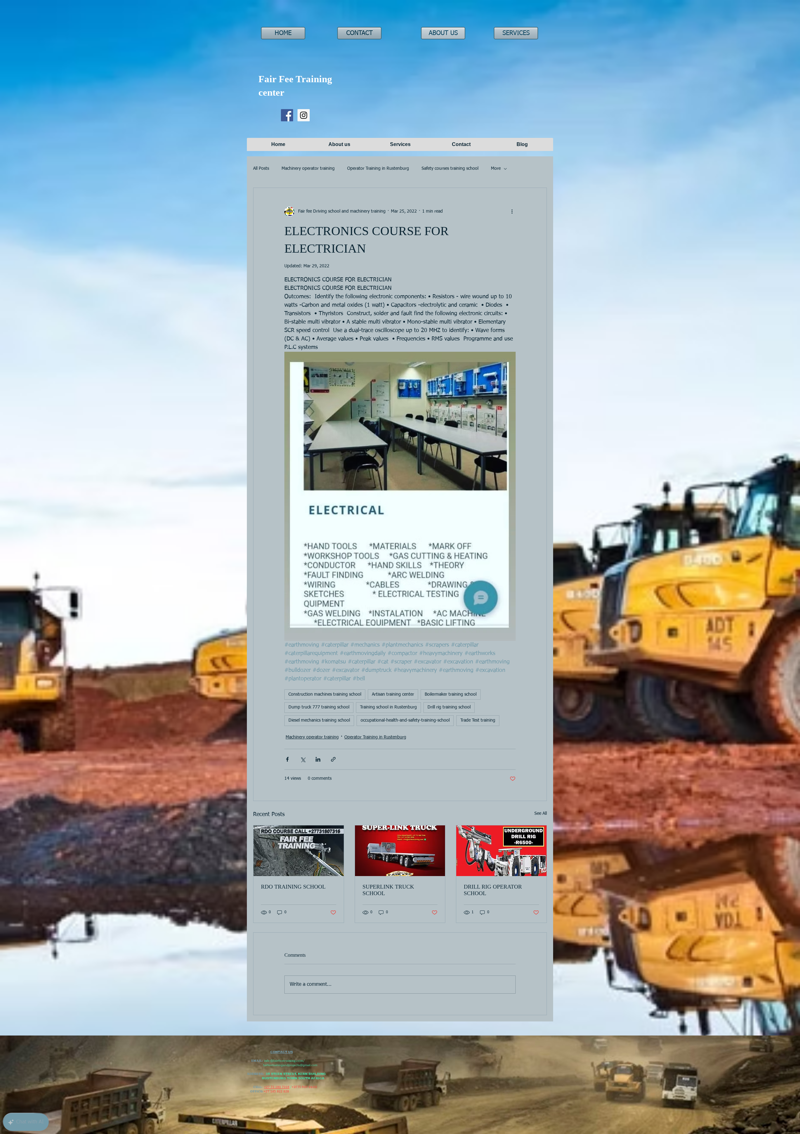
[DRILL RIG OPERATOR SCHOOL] (501, 850)
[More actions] (512, 211)
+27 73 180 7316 (276, 1087)
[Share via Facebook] (287, 759)
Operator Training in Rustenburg (378, 168)
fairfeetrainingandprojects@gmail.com (290, 1065)
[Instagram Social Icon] (304, 115)
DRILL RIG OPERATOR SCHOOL (493, 890)
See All (540, 813)
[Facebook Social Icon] (287, 115)
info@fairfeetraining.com (283, 1061)
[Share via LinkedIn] (318, 759)
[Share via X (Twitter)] (303, 759)
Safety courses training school (450, 168)
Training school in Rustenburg (388, 707)
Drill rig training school (449, 707)
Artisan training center (393, 694)
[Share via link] (333, 759)
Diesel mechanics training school (319, 720)
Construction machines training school (324, 694)
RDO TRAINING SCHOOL (293, 887)
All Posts (261, 168)
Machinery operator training (308, 168)
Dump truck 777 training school (318, 707)
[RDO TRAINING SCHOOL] (298, 850)
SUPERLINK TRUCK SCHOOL (388, 890)
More (496, 168)
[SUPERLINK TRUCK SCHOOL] (400, 850)
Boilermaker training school (451, 694)
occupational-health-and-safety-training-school (405, 720)
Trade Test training (477, 720)
